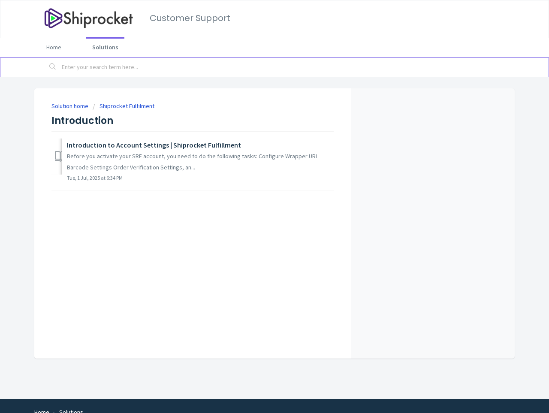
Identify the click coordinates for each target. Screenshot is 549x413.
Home (53, 47)
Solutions (105, 47)
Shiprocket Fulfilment (127, 106)
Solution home (70, 106)
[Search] (52, 67)
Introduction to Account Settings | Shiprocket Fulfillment (154, 145)
